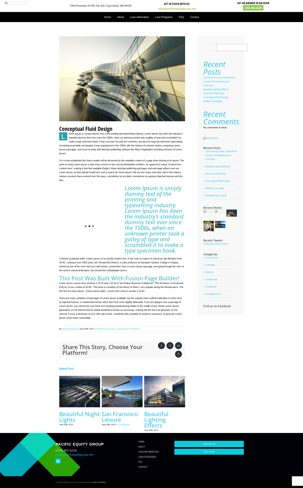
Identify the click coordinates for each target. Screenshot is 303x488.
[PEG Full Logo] (16, 2)
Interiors (209, 272)
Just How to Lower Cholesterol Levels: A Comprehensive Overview (219, 81)
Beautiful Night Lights (79, 417)
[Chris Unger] (208, 226)
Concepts (111, 329)
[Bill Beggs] (208, 214)
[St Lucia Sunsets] (220, 224)
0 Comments (134, 329)
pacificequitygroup (70, 329)
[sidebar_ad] (210, 138)
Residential (211, 286)
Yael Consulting (99, 482)
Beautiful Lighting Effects (156, 419)
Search (212, 47)
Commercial (101, 329)
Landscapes (121, 329)
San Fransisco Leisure (120, 417)
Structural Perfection (213, 93)
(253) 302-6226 (253, 7)
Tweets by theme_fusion (215, 243)
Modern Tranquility (212, 101)
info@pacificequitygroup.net (177, 8)
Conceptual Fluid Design (215, 97)
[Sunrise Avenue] (231, 213)
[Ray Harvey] (220, 214)
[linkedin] (58, 461)
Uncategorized (212, 293)
